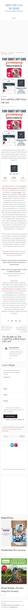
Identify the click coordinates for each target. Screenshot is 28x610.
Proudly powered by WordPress (10, 605)
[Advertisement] (14, 35)
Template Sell (13, 607)
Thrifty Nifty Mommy (8, 289)
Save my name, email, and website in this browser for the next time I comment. (13, 409)
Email (5, 395)
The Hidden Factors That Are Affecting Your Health (21, 329)
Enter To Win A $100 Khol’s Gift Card (6, 329)
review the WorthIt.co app (11, 253)
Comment (6, 377)
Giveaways (4, 96)
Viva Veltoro (17, 289)
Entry (12, 280)
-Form (16, 280)
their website (17, 192)
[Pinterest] (16, 445)
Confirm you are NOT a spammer (14, 419)
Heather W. (13, 106)
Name (5, 389)
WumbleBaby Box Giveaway (13, 550)
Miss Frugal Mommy (14, 7)
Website (5, 401)
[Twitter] (12, 445)
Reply (10, 358)
